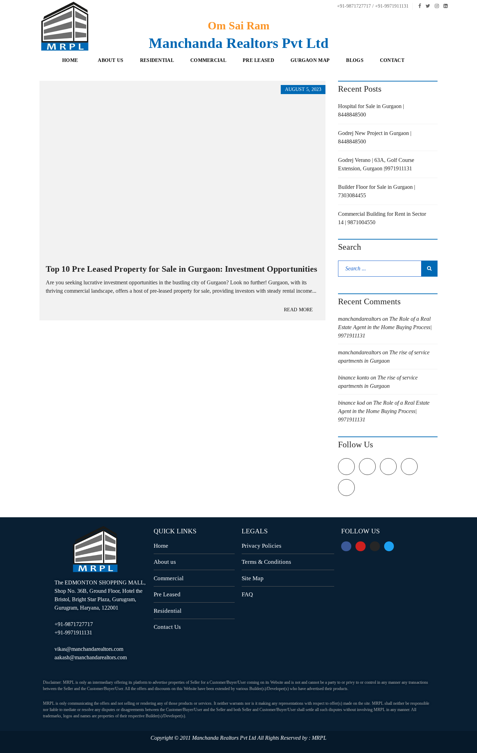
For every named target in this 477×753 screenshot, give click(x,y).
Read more (298, 309)
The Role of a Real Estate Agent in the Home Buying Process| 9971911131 (385, 327)
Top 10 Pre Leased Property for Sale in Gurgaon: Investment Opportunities (181, 269)
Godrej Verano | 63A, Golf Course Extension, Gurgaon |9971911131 (376, 164)
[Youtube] (360, 546)
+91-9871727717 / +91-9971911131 (372, 6)
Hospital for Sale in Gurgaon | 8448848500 (371, 110)
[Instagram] (375, 546)
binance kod (351, 403)
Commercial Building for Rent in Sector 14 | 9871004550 (382, 218)
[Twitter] (389, 546)
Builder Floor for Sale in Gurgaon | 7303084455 (376, 191)
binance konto (353, 378)
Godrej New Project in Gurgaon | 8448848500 (374, 137)
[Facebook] (346, 546)
